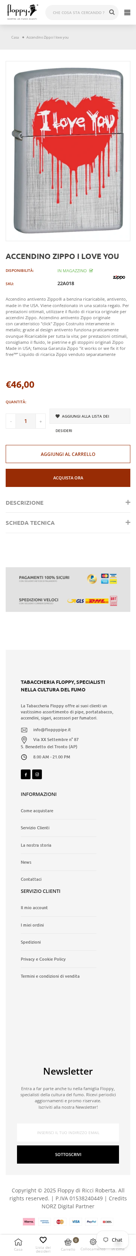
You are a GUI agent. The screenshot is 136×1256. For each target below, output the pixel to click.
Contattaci (31, 879)
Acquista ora (68, 478)
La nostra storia (36, 845)
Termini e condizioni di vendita (50, 976)
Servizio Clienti (35, 828)
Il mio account (34, 908)
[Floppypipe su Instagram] (37, 774)
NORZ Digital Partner (68, 1206)
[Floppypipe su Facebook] (26, 774)
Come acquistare (37, 811)
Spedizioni (31, 942)
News (26, 862)
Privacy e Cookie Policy (43, 959)
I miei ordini (32, 925)
